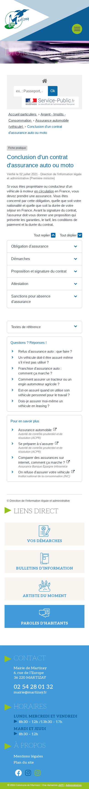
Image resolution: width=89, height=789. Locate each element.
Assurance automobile (35, 430)
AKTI (61, 785)
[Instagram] (28, 773)
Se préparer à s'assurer (36, 444)
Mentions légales (28, 756)
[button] (77, 29)
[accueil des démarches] (44, 80)
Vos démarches (44, 541)
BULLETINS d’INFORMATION (44, 568)
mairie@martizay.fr (30, 692)
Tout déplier (69, 235)
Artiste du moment (44, 596)
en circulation (44, 191)
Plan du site (24, 762)
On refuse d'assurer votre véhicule (44, 472)
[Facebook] (18, 773)
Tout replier (42, 235)
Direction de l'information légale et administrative (40, 500)
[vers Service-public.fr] (50, 102)
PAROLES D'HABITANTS (44, 623)
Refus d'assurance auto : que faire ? (45, 351)
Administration (74, 785)
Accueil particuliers (22, 114)
